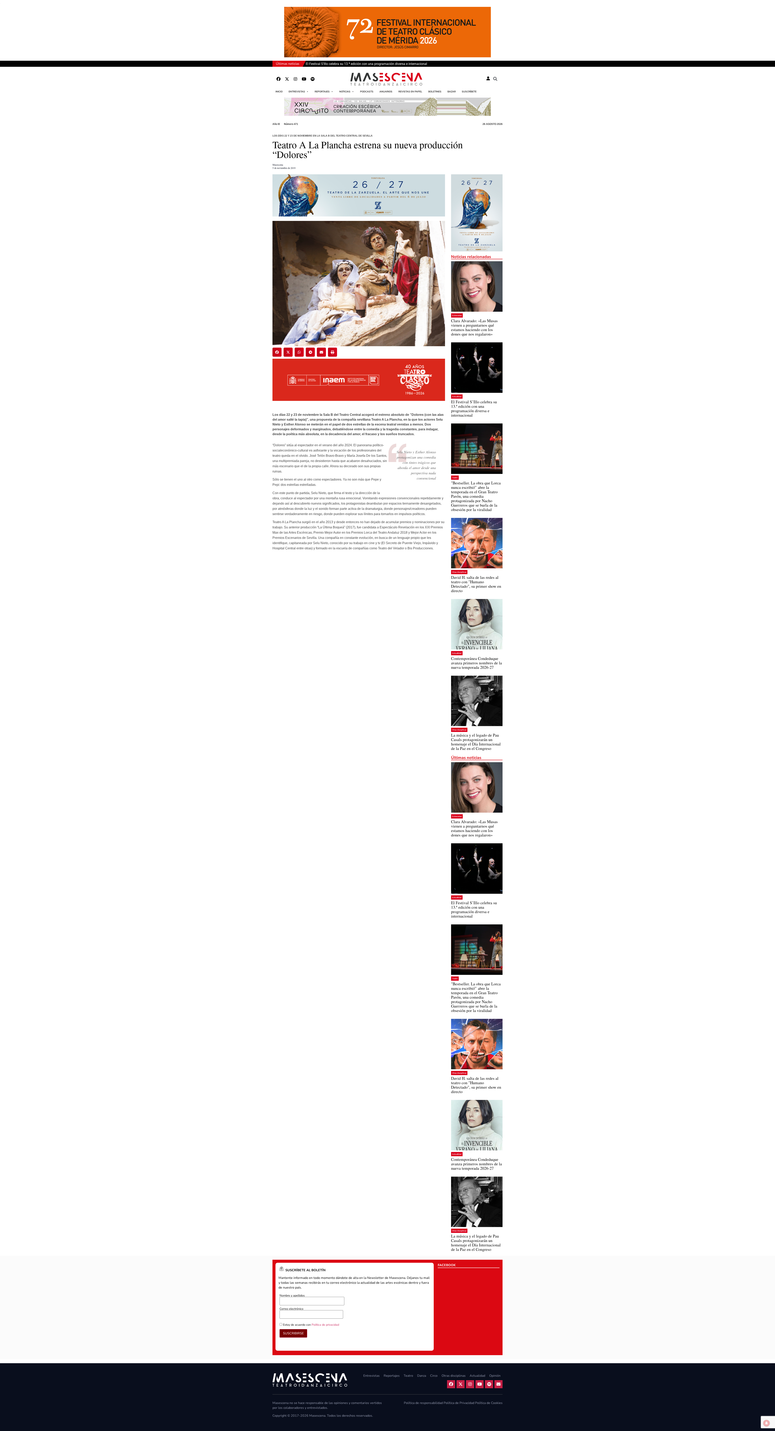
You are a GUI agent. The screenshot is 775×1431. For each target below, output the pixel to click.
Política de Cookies (489, 1403)
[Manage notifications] (766, 1423)
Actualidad (457, 396)
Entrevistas (297, 91)
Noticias (344, 91)
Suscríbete (469, 91)
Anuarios (385, 91)
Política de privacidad (325, 1325)
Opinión (495, 1376)
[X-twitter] (287, 79)
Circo (434, 1376)
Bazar (451, 91)
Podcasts (366, 91)
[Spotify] (312, 79)
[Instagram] (295, 79)
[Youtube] (304, 79)
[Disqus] (358, 617)
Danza (421, 1376)
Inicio (279, 91)
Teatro (455, 478)
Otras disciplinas (459, 572)
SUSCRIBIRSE (293, 1333)
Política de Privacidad (459, 1403)
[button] (495, 79)
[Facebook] (278, 79)
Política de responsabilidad (423, 1403)
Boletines (434, 91)
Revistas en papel (410, 91)
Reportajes (322, 91)
